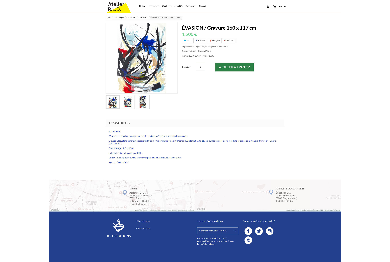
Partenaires (191, 6)
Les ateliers (154, 6)
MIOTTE (143, 18)
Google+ (216, 40)
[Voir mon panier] (274, 6)
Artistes (131, 18)
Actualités (178, 6)
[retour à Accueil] (109, 18)
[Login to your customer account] (268, 6)
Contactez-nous (143, 228)
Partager (201, 40)
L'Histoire (142, 6)
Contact (202, 6)
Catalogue (166, 6)
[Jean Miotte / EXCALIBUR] (112, 102)
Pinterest (230, 40)
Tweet (189, 40)
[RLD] (119, 6)
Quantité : (186, 67)
